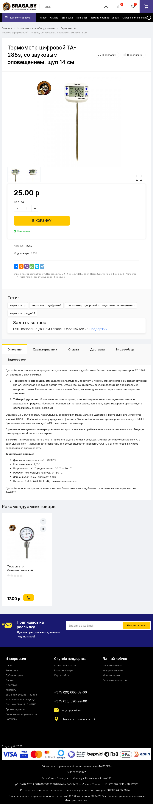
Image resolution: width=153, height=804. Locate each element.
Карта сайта (61, 675)
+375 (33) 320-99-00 (70, 701)
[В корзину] (28, 597)
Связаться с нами (65, 665)
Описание (14, 349)
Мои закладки (111, 675)
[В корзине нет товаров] (146, 6)
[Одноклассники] (21, 266)
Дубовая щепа (14, 675)
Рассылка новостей (115, 680)
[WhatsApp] (31, 266)
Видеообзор (125, 349)
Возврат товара (63, 670)
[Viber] (26, 266)
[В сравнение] (43, 529)
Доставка (97, 349)
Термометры (68, 28)
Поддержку (98, 329)
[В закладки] (43, 521)
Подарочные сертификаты (21, 714)
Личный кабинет (112, 665)
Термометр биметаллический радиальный (20, 568)
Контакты (11, 689)
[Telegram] (42, 266)
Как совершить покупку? (20, 699)
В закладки (109, 54)
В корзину (41, 221)
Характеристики (45, 349)
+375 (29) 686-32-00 (70, 692)
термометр (18, 305)
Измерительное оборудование (36, 28)
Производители (15, 709)
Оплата (73, 349)
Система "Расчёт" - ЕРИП (21, 704)
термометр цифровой (46, 305)
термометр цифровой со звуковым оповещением (101, 305)
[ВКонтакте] (16, 266)
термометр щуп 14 (22, 313)
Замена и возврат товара (21, 694)
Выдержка (12, 670)
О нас (9, 665)
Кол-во (19, 202)
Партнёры (11, 719)
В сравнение (135, 54)
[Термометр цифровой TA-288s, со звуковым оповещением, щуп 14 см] (76, 122)
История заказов (113, 670)
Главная (7, 28)
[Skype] (37, 266)
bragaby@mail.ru (71, 710)
